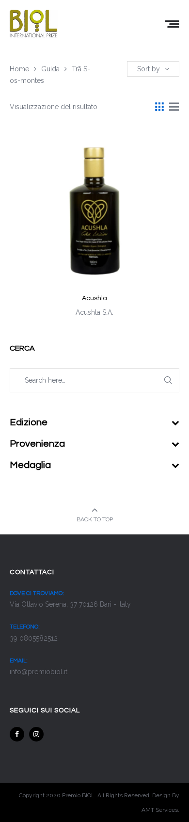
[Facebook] (17, 734)
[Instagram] (36, 734)
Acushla (94, 298)
